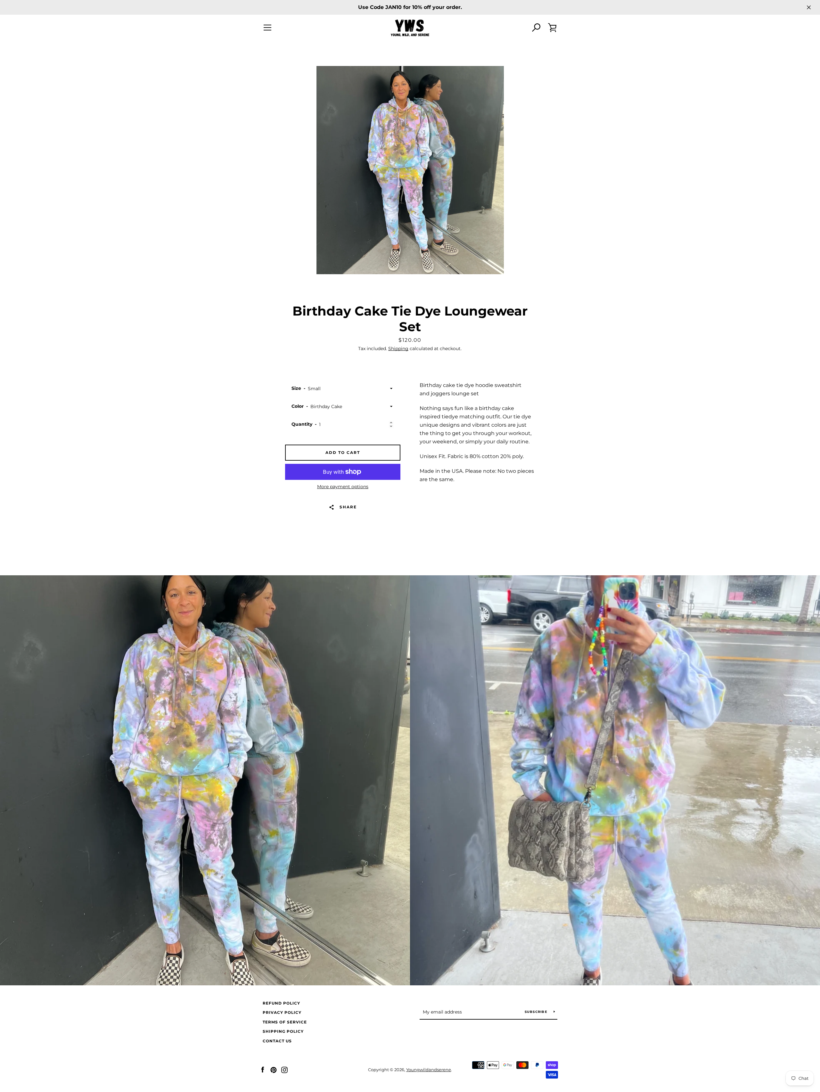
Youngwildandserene (428, 1069)
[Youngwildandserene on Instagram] (284, 1069)
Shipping (398, 348)
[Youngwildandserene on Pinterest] (273, 1069)
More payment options (342, 486)
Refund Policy (281, 1003)
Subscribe (537, 1012)
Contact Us (277, 1041)
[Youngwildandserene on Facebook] (262, 1069)
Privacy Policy (282, 1012)
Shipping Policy (283, 1031)
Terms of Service (285, 1022)
